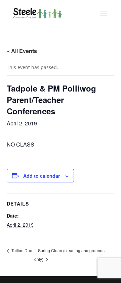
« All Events (22, 51)
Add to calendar (41, 175)
